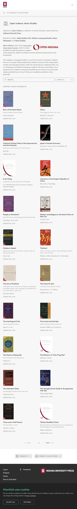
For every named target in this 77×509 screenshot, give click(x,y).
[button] (5, 469)
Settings (27, 502)
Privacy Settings (30, 496)
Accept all (10, 502)
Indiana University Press (12, 33)
